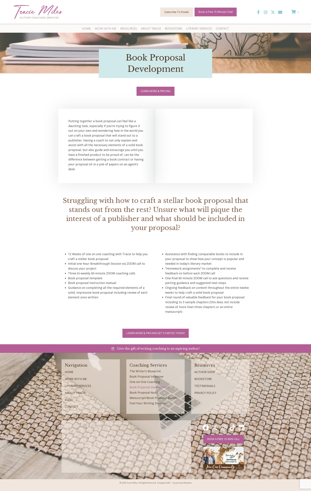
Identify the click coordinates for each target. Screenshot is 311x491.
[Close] (255, 239)
